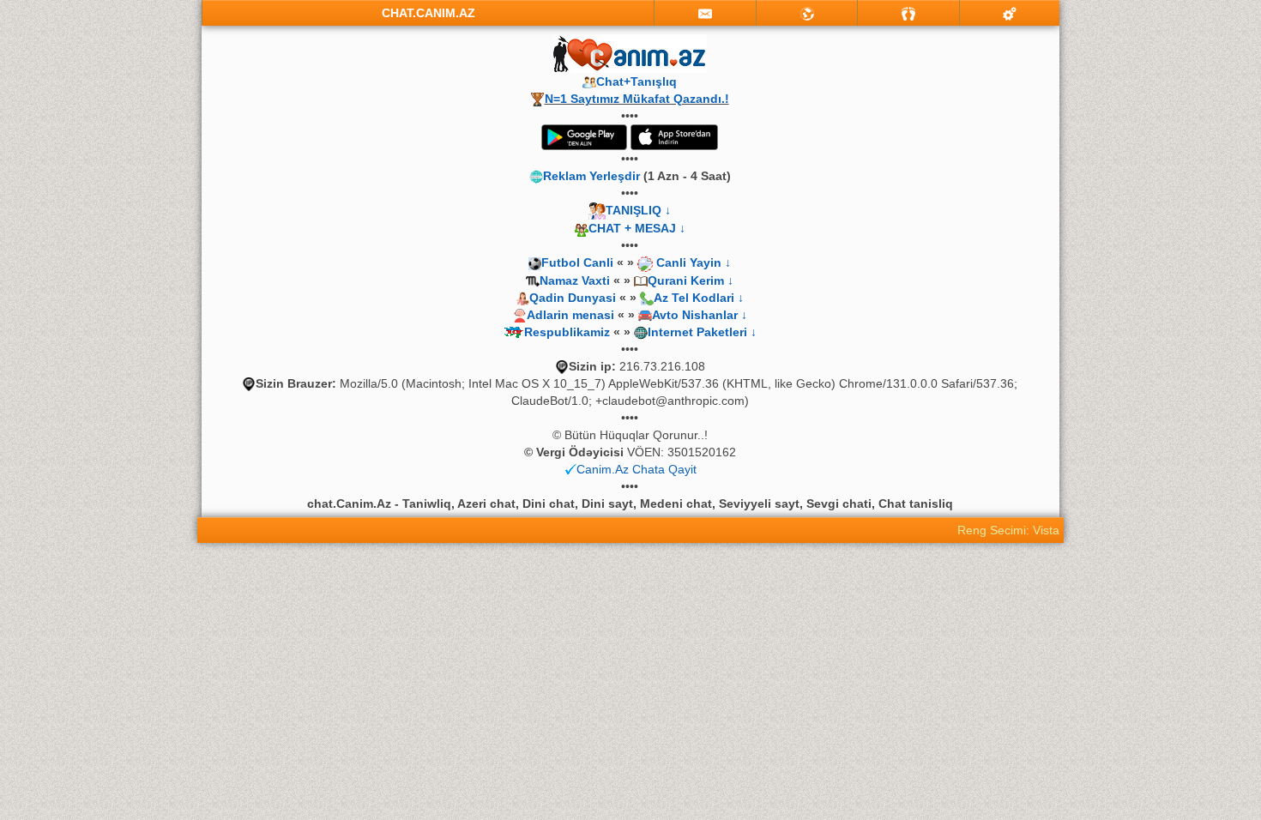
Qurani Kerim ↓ (690, 280)
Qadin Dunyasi (572, 297)
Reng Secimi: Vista (1008, 530)
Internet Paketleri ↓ (702, 332)
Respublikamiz (567, 332)
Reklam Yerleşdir (591, 176)
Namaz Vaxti (576, 280)
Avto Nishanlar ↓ (699, 315)
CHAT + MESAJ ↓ (636, 228)
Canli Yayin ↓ (693, 262)
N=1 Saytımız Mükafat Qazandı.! (637, 99)
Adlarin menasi (570, 315)
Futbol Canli (577, 262)
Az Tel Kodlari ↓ (699, 297)
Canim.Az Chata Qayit (636, 469)
